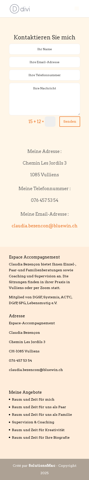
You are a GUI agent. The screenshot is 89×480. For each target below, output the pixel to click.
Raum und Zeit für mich (33, 399)
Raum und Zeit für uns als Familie (42, 415)
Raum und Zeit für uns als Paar (39, 407)
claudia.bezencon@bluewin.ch (45, 225)
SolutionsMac (42, 466)
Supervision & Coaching (33, 422)
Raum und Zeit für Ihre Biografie (41, 437)
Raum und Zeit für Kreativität (38, 430)
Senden (69, 121)
